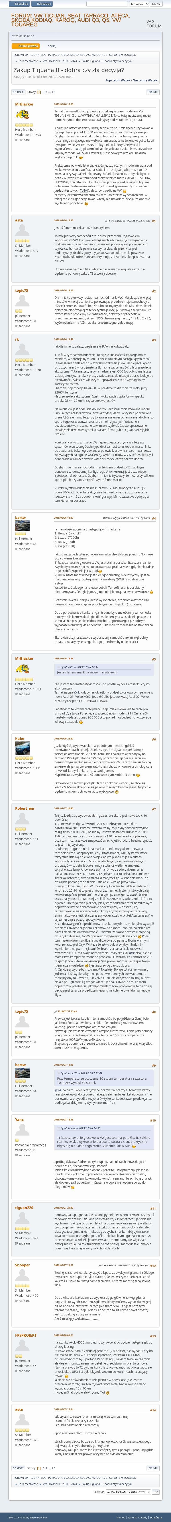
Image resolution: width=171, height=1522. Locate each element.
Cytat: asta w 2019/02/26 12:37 (79, 667)
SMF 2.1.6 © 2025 (18, 1517)
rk (17, 339)
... (49, 92)
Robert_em (24, 808)
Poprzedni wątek (118, 80)
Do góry (18, 1468)
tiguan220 (24, 1207)
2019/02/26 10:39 (63, 104)
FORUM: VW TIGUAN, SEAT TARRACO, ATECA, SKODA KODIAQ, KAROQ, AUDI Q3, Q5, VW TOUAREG (70, 19)
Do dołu (18, 92)
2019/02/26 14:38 (63, 658)
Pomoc (121, 1517)
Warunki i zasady (137, 1517)
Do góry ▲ (156, 1517)
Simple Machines (38, 1517)
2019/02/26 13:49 (63, 339)
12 (53, 92)
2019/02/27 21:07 (63, 1265)
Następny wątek (145, 80)
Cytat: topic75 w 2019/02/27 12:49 (81, 1073)
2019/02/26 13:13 (63, 290)
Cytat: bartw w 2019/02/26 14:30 (80, 1128)
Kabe (19, 738)
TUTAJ (78, 149)
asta (19, 220)
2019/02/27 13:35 (63, 1064)
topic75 (21, 290)
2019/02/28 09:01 (63, 1335)
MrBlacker (24, 104)
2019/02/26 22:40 (63, 738)
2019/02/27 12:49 (67, 1011)
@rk (77, 692)
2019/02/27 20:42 (63, 1207)
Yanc (19, 1119)
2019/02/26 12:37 (63, 220)
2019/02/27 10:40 (63, 808)
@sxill (58, 1090)
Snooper (22, 1265)
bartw (20, 517)
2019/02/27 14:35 (63, 1119)
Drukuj (153, 92)
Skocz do (99, 1492)
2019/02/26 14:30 (63, 517)
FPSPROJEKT (26, 1335)
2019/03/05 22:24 (63, 1409)
